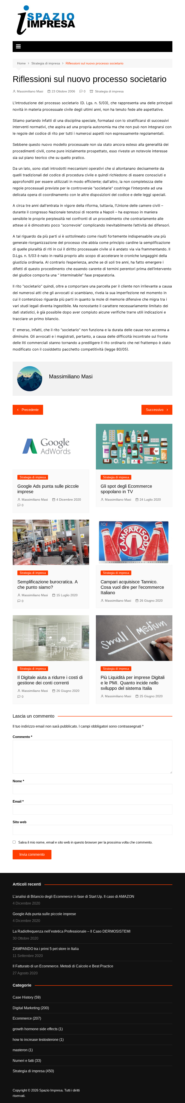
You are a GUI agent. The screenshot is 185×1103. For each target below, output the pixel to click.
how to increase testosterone (35, 1040)
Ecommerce (22, 1018)
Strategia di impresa (109, 91)
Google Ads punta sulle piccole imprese (44, 914)
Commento (22, 737)
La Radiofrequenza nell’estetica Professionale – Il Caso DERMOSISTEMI (71, 931)
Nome (18, 781)
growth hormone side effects (35, 1029)
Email (18, 801)
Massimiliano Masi (30, 91)
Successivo (154, 410)
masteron (20, 1050)
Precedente (30, 410)
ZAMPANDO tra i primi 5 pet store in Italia (46, 949)
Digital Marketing (26, 1008)
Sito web (19, 822)
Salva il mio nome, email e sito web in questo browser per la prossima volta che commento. (85, 842)
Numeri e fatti (23, 1061)
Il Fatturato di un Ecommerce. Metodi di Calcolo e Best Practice (63, 966)
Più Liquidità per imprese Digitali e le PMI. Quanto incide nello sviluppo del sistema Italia (132, 683)
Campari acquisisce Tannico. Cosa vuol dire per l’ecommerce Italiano (132, 587)
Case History (23, 997)
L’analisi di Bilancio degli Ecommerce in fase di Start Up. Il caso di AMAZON (73, 896)
